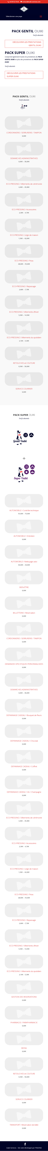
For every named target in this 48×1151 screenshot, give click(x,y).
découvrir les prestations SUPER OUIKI (21, 75)
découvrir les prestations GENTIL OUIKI (27, 43)
